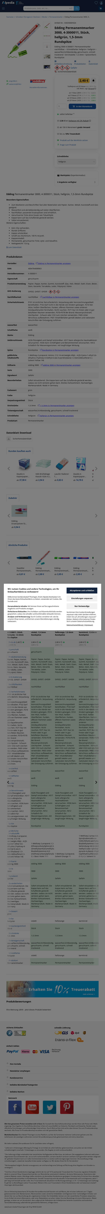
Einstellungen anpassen (82, 598)
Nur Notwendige (82, 606)
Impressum (88, 625)
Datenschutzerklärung (75, 625)
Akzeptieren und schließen (82, 590)
